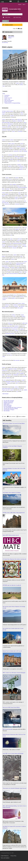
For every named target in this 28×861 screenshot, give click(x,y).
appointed (10, 368)
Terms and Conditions (5, 857)
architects (16, 326)
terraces (7, 188)
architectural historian (17, 243)
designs (6, 306)
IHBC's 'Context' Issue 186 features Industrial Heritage (13, 672)
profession (19, 119)
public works (24, 323)
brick (17, 246)
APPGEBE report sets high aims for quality (11, 585)
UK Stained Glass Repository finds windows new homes (14, 559)
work (22, 114)
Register (19, 4)
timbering (10, 246)
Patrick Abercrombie (8, 405)
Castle (16, 198)
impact (13, 119)
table (12, 159)
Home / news (7, 17)
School (21, 167)
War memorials (17, 360)
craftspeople (15, 374)
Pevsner (3, 244)
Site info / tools (18, 17)
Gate (25, 272)
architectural (20, 187)
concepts (12, 115)
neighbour (19, 164)
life (5, 136)
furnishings (20, 131)
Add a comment (12, 416)
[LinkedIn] (20, 28)
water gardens (20, 307)
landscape (4, 122)
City (18, 388)
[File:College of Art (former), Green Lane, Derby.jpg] (12, 527)
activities (18, 146)
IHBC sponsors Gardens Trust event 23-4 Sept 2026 (13, 423)
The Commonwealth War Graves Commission (13, 407)
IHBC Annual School (7, 729)
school (21, 143)
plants (18, 185)
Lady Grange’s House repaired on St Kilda (11, 492)
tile (20, 246)
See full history (5, 42)
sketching (10, 154)
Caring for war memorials (8, 401)
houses (11, 148)
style (17, 126)
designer (8, 122)
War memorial (5, 311)
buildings (25, 151)
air (11, 235)
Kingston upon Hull (5, 389)
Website (9, 37)
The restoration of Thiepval (9, 409)
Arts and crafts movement (9, 400)
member (15, 368)
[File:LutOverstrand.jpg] (15, 208)
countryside (15, 151)
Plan (13, 388)
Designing (14, 397)
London (11, 139)
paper (19, 157)
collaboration (19, 120)
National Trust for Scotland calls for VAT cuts (12, 651)
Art (24, 167)
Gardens (13, 333)
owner (26, 195)
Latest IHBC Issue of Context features (10, 753)
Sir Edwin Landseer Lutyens (7, 111)
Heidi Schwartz (11, 36)
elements (22, 296)
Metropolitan (8, 381)
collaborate (18, 264)
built (22, 83)
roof (11, 355)
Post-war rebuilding (7, 406)
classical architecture (14, 273)
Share (5, 416)
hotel (3, 86)
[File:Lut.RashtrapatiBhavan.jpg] (15, 277)
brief (10, 263)
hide (3, 93)
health (9, 143)
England (9, 129)
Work (3, 251)
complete (22, 373)
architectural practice (20, 263)
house (18, 240)
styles (22, 112)
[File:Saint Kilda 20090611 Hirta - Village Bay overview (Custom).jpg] (12, 505)
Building (8, 383)
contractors (9, 374)
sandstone (22, 306)
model (23, 380)
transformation (5, 266)
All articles (5, 20)
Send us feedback (21, 416)
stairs (3, 188)
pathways (25, 187)
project (13, 267)
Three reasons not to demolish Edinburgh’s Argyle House (14, 788)
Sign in (24, 4)
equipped (17, 229)
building (21, 84)
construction (23, 148)
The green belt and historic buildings (11, 408)
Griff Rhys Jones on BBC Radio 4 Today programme (13, 512)
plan (20, 389)
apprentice (21, 169)
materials (24, 244)
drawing (22, 149)
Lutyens (17, 83)
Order (3, 274)
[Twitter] (18, 28)
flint (13, 246)
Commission (14, 329)
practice (16, 177)
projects (3, 195)
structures (4, 126)
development (10, 123)
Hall (19, 227)
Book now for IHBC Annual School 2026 (10, 707)
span (18, 267)
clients (20, 370)
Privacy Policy (13, 855)
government (7, 267)
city (17, 391)
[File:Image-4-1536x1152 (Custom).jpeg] (12, 438)
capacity (22, 329)
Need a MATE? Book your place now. (10, 535)
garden (6, 194)
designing (22, 156)
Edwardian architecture (8, 402)
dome (15, 295)
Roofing (20, 753)
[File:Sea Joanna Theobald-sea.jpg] (12, 622)
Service (8, 353)
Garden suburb (6, 404)
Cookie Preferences (5, 855)
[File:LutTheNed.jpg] (15, 50)
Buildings (19, 397)
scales (3, 114)
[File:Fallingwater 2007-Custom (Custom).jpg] (12, 460)
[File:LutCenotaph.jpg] (15, 336)
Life (19, 194)
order (7, 273)
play (25, 122)
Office (4, 356)
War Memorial (8, 333)
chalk (18, 160)
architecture (21, 166)
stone (3, 246)
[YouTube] (21, 28)
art (10, 243)
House (13, 131)
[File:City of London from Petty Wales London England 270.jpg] (12, 643)
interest (24, 376)
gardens (14, 120)
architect (3, 112)
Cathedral (13, 381)
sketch (20, 151)
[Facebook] (16, 28)
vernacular (17, 204)
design (20, 197)
